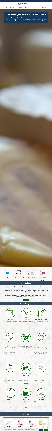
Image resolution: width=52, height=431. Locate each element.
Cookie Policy (22, 430)
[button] (26, 300)
